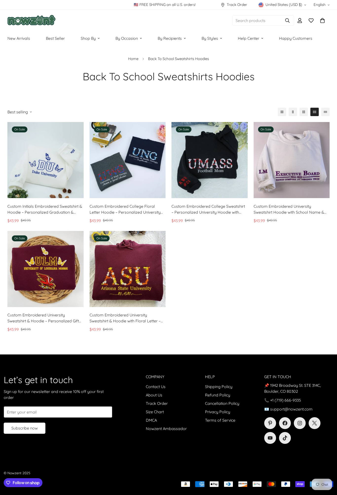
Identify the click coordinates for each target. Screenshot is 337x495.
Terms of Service (220, 420)
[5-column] (325, 112)
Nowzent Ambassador (166, 428)
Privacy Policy (217, 411)
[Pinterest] (270, 423)
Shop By (88, 38)
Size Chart (155, 411)
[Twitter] (314, 423)
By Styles (210, 38)
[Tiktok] (285, 438)
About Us (154, 394)
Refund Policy (217, 394)
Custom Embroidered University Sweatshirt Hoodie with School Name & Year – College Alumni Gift (289, 209)
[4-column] (314, 112)
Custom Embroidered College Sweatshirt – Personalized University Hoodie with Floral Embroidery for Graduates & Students (208, 209)
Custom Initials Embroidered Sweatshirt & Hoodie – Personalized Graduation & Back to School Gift (44, 209)
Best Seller (55, 38)
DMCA (151, 420)
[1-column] (282, 112)
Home (133, 58)
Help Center (248, 38)
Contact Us (156, 386)
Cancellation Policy (222, 403)
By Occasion (126, 38)
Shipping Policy (218, 386)
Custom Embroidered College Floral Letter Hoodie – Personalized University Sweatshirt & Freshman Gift (125, 209)
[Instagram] (300, 423)
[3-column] (304, 112)
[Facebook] (285, 423)
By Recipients (170, 38)
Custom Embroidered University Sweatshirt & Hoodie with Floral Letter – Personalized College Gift (125, 318)
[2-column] (293, 112)
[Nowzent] (31, 20)
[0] (322, 20)
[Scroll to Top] (327, 468)
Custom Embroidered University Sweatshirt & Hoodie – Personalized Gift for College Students (43, 318)
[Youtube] (270, 438)
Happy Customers (295, 38)
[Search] (287, 20)
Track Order (157, 403)
